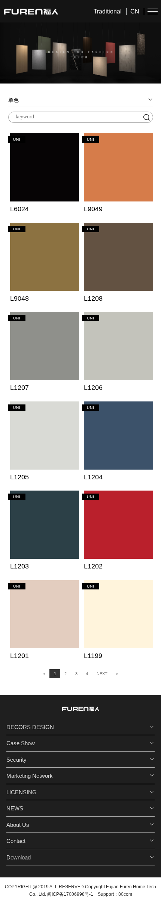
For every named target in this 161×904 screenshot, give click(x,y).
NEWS (14, 808)
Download (18, 857)
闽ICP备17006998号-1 (70, 894)
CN (134, 11)
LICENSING (21, 792)
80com (125, 894)
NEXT (102, 673)
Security (16, 759)
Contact (15, 841)
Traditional (108, 11)
